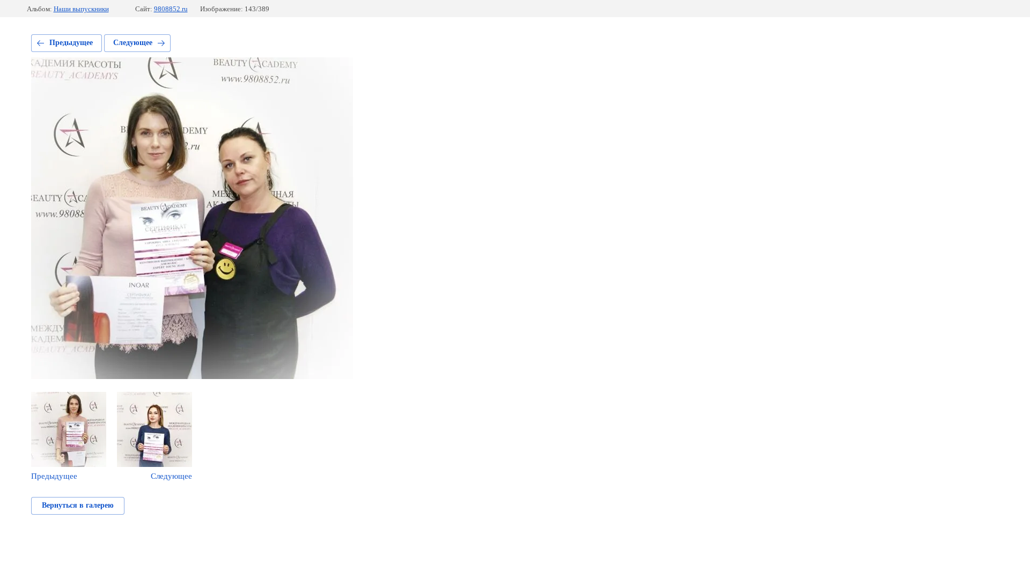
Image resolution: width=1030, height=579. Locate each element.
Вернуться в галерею (78, 505)
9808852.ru (171, 9)
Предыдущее (71, 43)
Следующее (132, 43)
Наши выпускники (81, 9)
